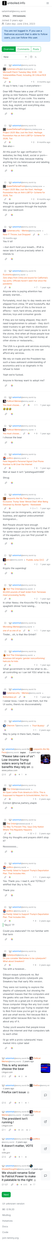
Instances (7, 1220)
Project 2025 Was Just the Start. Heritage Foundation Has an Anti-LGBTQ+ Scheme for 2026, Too (24, 135)
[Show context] (5, 82)
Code (5, 1232)
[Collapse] (5, 65)
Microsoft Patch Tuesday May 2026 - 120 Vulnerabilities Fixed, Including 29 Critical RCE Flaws (24, 75)
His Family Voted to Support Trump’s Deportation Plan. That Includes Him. (26, 872)
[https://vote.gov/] (45, 1148)
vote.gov (6, 1152)
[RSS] (36, 56)
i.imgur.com (7, 1072)
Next (6, 1194)
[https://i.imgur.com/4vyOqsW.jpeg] (45, 1121)
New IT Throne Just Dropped (16, 234)
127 (6, 1184)
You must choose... (12, 405)
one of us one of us (12, 630)
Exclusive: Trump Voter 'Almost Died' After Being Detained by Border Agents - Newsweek (25, 503)
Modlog (6, 1215)
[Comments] (45, 1095)
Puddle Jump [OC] (35, 560)
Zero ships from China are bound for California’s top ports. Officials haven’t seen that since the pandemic (25, 280)
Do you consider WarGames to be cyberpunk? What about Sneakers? (24, 959)
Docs (5, 1226)
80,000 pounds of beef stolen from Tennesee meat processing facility (24, 593)
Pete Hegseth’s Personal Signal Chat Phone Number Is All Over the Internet (23, 463)
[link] (10, 82)
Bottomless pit (9, 697)
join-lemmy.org (10, 1237)
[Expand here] (45, 1068)
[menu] (48, 3)
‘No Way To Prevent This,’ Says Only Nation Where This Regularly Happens (23, 828)
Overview (9, 49)
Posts (36, 49)
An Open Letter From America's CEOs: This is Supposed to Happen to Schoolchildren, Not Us (25, 793)
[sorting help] (31, 56)
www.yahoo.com (9, 770)
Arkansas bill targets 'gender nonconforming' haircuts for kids (24, 659)
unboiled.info (16, 3)
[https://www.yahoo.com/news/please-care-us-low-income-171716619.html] (45, 759)
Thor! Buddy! (38, 725)
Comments (23, 49)
